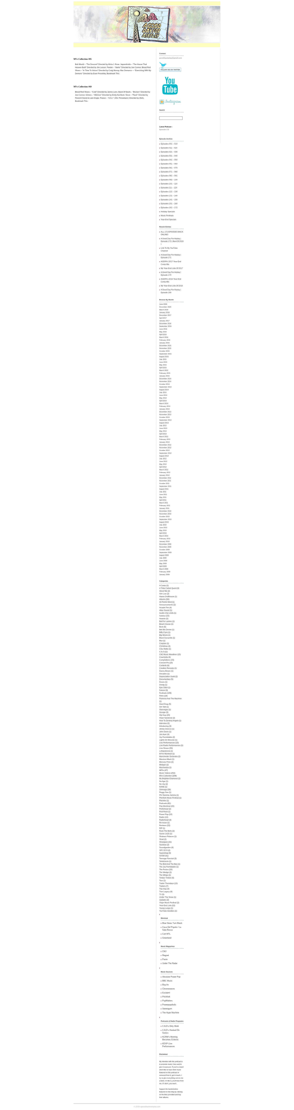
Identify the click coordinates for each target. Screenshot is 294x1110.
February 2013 (164, 439)
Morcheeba (164, 767)
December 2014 (165, 379)
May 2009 (163, 563)
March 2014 (163, 403)
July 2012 (162, 459)
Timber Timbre (165, 878)
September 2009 (165, 552)
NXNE (161, 787)
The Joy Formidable (167, 867)
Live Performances (167, 743)
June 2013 (163, 428)
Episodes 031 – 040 (169, 156)
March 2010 (163, 536)
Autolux (162, 616)
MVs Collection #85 (83, 59)
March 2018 (163, 310)
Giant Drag (163, 704)
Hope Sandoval (165, 718)
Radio (161, 817)
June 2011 (163, 494)
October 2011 (164, 483)
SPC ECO (163, 850)
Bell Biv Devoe (165, 630)
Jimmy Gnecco (165, 729)
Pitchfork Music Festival (169, 798)
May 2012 (163, 464)
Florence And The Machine (170, 699)
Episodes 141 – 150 (169, 200)
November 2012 (165, 448)
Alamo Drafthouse (166, 596)
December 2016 (165, 323)
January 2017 (164, 321)
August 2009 (164, 555)
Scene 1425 (164, 834)
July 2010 (162, 525)
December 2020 (165, 307)
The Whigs (163, 875)
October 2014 (164, 384)
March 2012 (163, 470)
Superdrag (163, 853)
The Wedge (164, 872)
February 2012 (164, 472)
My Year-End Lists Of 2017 (172, 268)
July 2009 (162, 558)
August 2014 (164, 390)
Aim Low (162, 594)
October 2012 (164, 450)
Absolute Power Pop (171, 977)
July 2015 (162, 359)
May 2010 (163, 530)
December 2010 (165, 511)
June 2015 (163, 362)
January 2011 (164, 508)
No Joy (162, 784)
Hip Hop (162, 715)
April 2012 (163, 467)
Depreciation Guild (167, 676)
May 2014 (163, 398)
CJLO (161, 652)
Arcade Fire (164, 607)
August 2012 (164, 456)
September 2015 (165, 354)
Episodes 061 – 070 (169, 168)
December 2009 (165, 544)
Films (161, 696)
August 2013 (164, 423)
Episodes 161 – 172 (169, 208)
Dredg (161, 685)
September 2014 (165, 387)
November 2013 (165, 414)
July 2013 (162, 425)
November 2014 (165, 381)
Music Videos (164, 773)
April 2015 (163, 368)
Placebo (162, 801)
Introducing (164, 726)
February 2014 (164, 406)
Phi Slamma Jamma (167, 795)
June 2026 (163, 304)
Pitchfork (166, 997)
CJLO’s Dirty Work (170, 1026)
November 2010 (165, 514)
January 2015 (164, 376)
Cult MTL (166, 934)
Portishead (163, 809)
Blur (161, 641)
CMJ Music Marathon (168, 654)
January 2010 (164, 541)
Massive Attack (165, 759)
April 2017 (163, 318)
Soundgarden (165, 847)
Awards (162, 619)
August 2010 (164, 522)
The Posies (164, 870)
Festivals (163, 693)
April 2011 (162, 500)
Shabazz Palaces (166, 836)
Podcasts (163, 803)
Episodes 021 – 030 (169, 152)
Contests (163, 665)
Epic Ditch (163, 687)
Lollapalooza (164, 751)
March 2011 (163, 503)
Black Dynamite (165, 638)
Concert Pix (164, 663)
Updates (162, 900)
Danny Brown (165, 671)
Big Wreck (163, 635)
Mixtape (162, 765)
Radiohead (164, 820)
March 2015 (163, 370)
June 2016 (163, 329)
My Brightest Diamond (168, 778)
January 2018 (164, 312)
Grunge (162, 712)
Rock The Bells (165, 831)
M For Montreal (165, 754)
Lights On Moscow (167, 740)
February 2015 (164, 373)
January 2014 (164, 409)
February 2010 (164, 539)
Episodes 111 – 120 (169, 188)
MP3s (161, 770)
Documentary (164, 679)
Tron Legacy (164, 892)
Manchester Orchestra (168, 756)
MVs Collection (165, 776)
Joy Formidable (165, 737)
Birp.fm (165, 985)
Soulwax (162, 845)
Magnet (165, 955)
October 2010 (164, 516)
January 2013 (164, 442)
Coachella (163, 657)
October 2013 (164, 417)
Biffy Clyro (163, 632)
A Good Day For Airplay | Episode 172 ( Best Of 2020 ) (172, 241)
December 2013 (165, 412)
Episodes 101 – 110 (169, 184)
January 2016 (164, 343)
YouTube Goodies (166, 911)
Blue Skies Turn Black (172, 923)
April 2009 (163, 566)
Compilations (164, 660)
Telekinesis (164, 861)
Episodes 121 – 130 (169, 192)
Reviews (162, 825)
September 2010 (165, 519)
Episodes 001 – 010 (169, 144)
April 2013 (163, 434)
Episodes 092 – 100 (169, 180)
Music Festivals (167, 216)
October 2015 (164, 351)
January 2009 (164, 574)
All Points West (165, 602)
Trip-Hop (163, 889)
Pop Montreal (164, 806)
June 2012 (163, 461)
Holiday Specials (168, 212)
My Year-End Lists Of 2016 (172, 286)
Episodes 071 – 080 (169, 172)
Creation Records (166, 668)
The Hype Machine (170, 1012)
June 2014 (163, 395)
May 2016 (163, 332)
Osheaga (163, 790)
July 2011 (162, 492)
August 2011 (163, 489)
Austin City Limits (166, 613)
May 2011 (162, 497)
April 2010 (163, 533)
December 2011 (165, 478)
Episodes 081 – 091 (169, 176)
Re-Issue (163, 823)
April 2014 (163, 401)
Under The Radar (169, 963)
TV (160, 894)
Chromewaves (168, 989)
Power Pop (163, 814)
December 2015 (165, 345)
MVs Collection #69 (83, 87)
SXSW (162, 856)
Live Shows (164, 748)
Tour (161, 881)
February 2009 (164, 572)
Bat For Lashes (165, 621)
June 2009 (163, 561)
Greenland (166, 938)
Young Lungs (164, 908)
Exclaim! (166, 993)
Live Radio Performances (169, 745)
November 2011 (165, 481)
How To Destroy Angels (169, 721)
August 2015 (164, 356)
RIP (160, 828)
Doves (162, 682)
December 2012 (165, 445)
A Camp (162, 585)
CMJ (164, 951)
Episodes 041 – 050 (169, 160)
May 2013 (163, 431)
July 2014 (162, 392)
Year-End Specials (168, 220)
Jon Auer (163, 734)
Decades (163, 674)
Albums (162, 599)
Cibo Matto (163, 649)
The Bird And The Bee (168, 864)
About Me (163, 591)
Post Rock (163, 812)
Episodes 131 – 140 (169, 196)
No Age (162, 781)
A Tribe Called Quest (167, 588)
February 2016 (164, 340)
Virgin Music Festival (167, 903)
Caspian (162, 643)
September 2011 (165, 486)
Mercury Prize (165, 762)
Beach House (165, 624)
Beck (161, 627)
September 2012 (165, 453)
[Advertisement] (203, 94)
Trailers (162, 886)
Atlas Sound (164, 610)
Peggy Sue (163, 792)
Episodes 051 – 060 (169, 164)
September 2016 (165, 326)
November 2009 (165, 547)
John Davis (164, 732)
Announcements (166, 605)
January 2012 (164, 475)
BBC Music (167, 981)
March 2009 (163, 569)
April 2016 (163, 334)
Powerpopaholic (169, 1005)
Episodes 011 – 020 (169, 148)
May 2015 (163, 365)
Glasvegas (163, 710)
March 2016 (163, 337)
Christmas (163, 646)
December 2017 (165, 315)
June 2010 (163, 527)
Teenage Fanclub (166, 858)
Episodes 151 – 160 (169, 204)
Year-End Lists (165, 905)
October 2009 (164, 550)
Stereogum (167, 1008)
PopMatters (167, 1001)
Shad (161, 839)
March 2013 (163, 436)
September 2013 (165, 420)
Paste (165, 959)
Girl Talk (162, 707)
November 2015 (165, 348)
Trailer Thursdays (166, 883)
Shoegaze (163, 842)
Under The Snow (166, 897)
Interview (163, 723)
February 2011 (164, 505)
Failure (162, 690)
